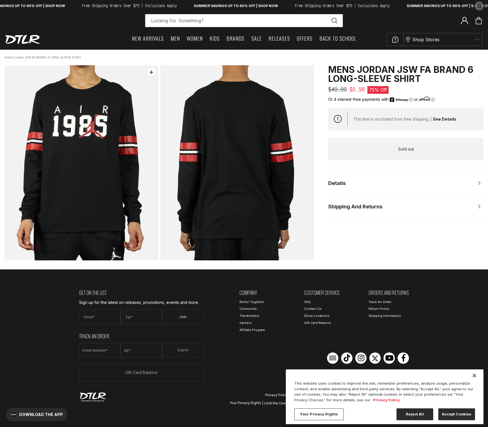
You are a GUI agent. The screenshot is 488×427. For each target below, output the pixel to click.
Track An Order (380, 302)
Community (248, 309)
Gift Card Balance (141, 372)
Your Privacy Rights (245, 403)
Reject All (415, 414)
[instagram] (361, 358)
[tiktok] (346, 358)
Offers (305, 38)
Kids (215, 38)
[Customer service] (395, 39)
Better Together (251, 302)
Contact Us (313, 309)
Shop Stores (425, 39)
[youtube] (389, 358)
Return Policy (379, 309)
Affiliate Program (252, 330)
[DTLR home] (23, 39)
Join (182, 317)
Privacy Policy (276, 395)
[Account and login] (464, 20)
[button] (36, 414)
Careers (245, 323)
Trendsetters (249, 316)
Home (8, 57)
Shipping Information (385, 316)
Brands (235, 38)
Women (195, 38)
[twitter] (375, 358)
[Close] (474, 375)
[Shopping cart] (478, 20)
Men (175, 38)
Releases (279, 38)
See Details (444, 119)
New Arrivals (148, 38)
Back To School (337, 38)
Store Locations (317, 316)
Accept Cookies (457, 414)
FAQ (307, 302)
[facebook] (403, 358)
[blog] (332, 358)
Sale (256, 38)
